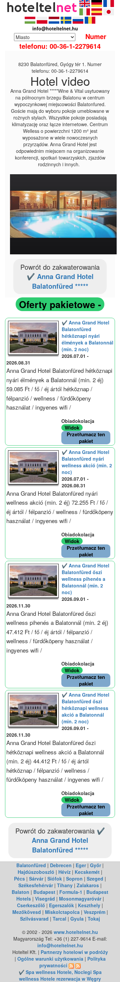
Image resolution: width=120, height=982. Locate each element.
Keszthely (89, 905)
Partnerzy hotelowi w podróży (74, 952)
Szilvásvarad (34, 918)
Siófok (54, 878)
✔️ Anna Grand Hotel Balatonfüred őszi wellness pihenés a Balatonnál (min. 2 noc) (85, 578)
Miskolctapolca (62, 912)
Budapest (44, 892)
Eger (81, 865)
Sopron (74, 878)
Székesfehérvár (35, 885)
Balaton (20, 892)
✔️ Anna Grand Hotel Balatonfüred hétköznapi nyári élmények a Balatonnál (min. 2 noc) (87, 335)
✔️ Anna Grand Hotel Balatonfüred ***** (60, 281)
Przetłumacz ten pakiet (86, 437)
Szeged (95, 878)
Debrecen (61, 865)
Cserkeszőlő (31, 905)
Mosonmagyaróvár (80, 898)
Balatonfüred (31, 865)
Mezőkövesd (26, 912)
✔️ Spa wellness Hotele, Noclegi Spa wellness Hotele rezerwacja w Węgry (60, 975)
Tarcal (59, 918)
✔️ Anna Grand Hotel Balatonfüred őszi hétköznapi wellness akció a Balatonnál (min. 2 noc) (85, 708)
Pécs (19, 878)
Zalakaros (88, 885)
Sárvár (36, 878)
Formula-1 (70, 892)
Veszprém (94, 912)
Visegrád (45, 898)
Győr (95, 865)
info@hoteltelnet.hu (60, 945)
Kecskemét (87, 872)
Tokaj (94, 918)
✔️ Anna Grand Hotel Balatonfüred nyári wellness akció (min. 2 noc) (87, 462)
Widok (72, 427)
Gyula (77, 918)
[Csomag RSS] (78, 965)
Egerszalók (61, 905)
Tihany (65, 885)
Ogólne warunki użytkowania (50, 958)
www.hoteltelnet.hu (76, 932)
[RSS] (71, 965)
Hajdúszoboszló (36, 872)
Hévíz (64, 872)
